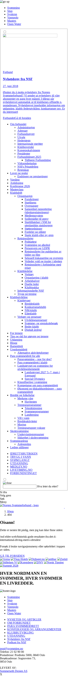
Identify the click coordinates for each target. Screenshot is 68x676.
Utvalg (21, 137)
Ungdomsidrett (18, 349)
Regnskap (23, 169)
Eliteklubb (30, 313)
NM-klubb (31, 310)
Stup (10, 11)
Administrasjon (26, 127)
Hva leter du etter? (47, 486)
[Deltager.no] (37, 559)
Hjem (10, 511)
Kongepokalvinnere (28, 150)
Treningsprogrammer (29, 404)
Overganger (31, 205)
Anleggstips (24, 444)
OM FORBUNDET (19, 622)
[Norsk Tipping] (54, 562)
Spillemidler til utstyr (36, 218)
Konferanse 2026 (20, 186)
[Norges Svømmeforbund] (19, 505)
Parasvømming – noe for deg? (34, 359)
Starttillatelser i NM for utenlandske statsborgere (39, 224)
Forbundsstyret (25, 133)
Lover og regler (19, 173)
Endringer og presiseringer (32, 176)
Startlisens (30, 202)
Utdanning (16, 339)
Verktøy (29, 274)
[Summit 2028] (9, 565)
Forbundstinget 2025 (29, 156)
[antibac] (51, 559)
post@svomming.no (11, 648)
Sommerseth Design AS (13, 671)
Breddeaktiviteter (27, 421)
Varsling (15, 179)
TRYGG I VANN (20, 456)
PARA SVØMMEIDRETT (23, 626)
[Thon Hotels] (19, 559)
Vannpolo (12, 17)
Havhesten (31, 401)
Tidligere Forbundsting (38, 160)
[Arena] (5, 559)
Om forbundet (18, 124)
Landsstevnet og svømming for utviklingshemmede (35, 367)
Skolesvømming (19, 431)
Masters (11, 20)
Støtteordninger (33, 228)
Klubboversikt (25, 147)
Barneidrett (16, 346)
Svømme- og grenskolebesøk (41, 323)
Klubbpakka (32, 287)
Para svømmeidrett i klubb (32, 362)
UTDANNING (19, 463)
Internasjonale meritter (30, 143)
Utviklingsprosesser (36, 320)
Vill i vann (23, 418)
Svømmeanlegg (19, 440)
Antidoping (16, 182)
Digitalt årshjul (33, 329)
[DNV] (38, 562)
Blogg (13, 342)
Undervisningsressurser (30, 434)
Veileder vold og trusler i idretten (43, 261)
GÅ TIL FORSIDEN (12, 555)
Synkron (12, 14)
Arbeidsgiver (32, 280)
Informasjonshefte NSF (30, 290)
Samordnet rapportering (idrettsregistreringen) (38, 210)
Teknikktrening (33, 408)
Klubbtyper (23, 300)
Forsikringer (32, 199)
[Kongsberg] (25, 562)
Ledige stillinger (19, 447)
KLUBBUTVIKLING (20, 632)
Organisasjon (24, 196)
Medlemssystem (34, 215)
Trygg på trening (26, 293)
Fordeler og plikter (35, 231)
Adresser (22, 130)
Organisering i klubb (36, 277)
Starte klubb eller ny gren (39, 235)
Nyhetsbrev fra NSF (18, 639)
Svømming (13, 7)
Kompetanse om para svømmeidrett (37, 385)
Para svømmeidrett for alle (25, 355)
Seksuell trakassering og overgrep (44, 258)
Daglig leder (32, 284)
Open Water (14, 24)
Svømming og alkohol (37, 244)
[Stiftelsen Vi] (8, 562)
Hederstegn (23, 140)
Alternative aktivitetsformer (33, 352)
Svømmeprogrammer (37, 411)
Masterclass (16, 189)
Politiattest (30, 241)
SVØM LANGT (20, 460)
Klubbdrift (16, 192)
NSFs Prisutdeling (27, 166)
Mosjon (21, 424)
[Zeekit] (62, 559)
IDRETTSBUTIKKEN (24, 453)
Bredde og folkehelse (22, 395)
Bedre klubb (32, 326)
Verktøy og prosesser (29, 316)
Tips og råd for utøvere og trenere (29, 336)
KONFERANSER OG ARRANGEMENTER (34, 629)
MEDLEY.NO (18, 466)
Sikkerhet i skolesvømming (32, 437)
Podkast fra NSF (16, 642)
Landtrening (32, 414)
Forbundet (9, 118)
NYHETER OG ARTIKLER (24, 619)
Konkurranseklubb (35, 307)
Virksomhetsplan (27, 163)
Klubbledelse (24, 271)
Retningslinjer (25, 238)
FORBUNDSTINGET (23, 473)
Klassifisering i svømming (32, 382)
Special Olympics (35, 378)
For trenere (16, 333)
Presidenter (23, 153)
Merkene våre (25, 398)
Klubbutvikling (19, 297)
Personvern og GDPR (37, 248)
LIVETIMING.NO (21, 469)
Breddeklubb (32, 303)
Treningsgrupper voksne (31, 427)
